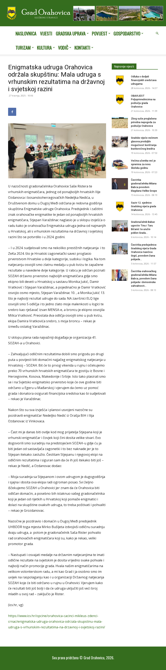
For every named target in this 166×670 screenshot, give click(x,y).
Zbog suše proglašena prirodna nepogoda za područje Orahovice (143, 122)
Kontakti (82, 47)
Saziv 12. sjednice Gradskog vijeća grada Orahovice (143, 206)
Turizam (23, 47)
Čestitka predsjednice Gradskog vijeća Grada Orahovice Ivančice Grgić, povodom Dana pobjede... (143, 252)
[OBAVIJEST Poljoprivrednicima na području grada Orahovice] (120, 99)
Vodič (63, 47)
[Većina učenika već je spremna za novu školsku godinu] (120, 164)
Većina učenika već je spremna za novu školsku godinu (143, 164)
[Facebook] (12, 112)
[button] (157, 33)
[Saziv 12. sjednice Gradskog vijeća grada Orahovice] (120, 206)
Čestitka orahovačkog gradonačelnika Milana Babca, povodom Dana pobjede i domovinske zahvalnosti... (143, 278)
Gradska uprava (71, 33)
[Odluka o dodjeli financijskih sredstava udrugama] (120, 80)
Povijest (99, 33)
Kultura (44, 47)
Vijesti (46, 33)
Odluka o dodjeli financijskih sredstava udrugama (143, 80)
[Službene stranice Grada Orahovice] (83, 13)
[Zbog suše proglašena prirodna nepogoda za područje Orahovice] (120, 122)
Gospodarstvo (127, 33)
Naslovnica (26, 33)
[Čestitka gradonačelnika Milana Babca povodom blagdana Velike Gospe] (120, 183)
